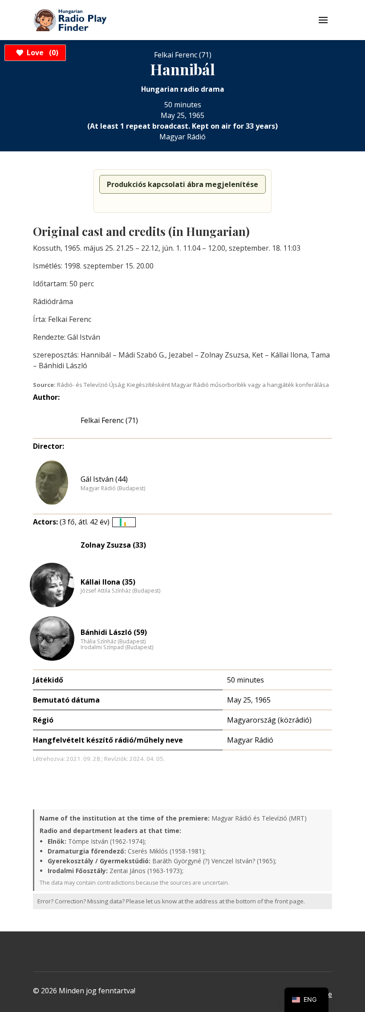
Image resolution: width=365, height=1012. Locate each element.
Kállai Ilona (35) (108, 582)
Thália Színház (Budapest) (113, 641)
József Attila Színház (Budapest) (120, 591)
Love (41, 52)
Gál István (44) (104, 479)
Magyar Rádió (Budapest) (113, 488)
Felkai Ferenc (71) (109, 420)
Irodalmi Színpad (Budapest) (117, 647)
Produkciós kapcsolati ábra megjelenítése (182, 184)
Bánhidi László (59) (114, 632)
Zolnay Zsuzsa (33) (113, 545)
